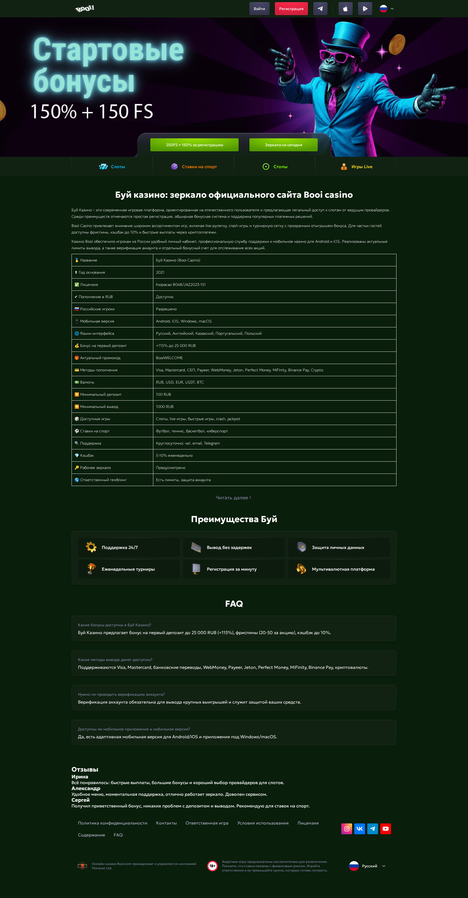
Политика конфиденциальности (112, 823)
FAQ (118, 835)
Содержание (91, 835)
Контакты (166, 823)
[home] (85, 8)
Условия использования (263, 823)
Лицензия (308, 823)
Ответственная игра (207, 823)
